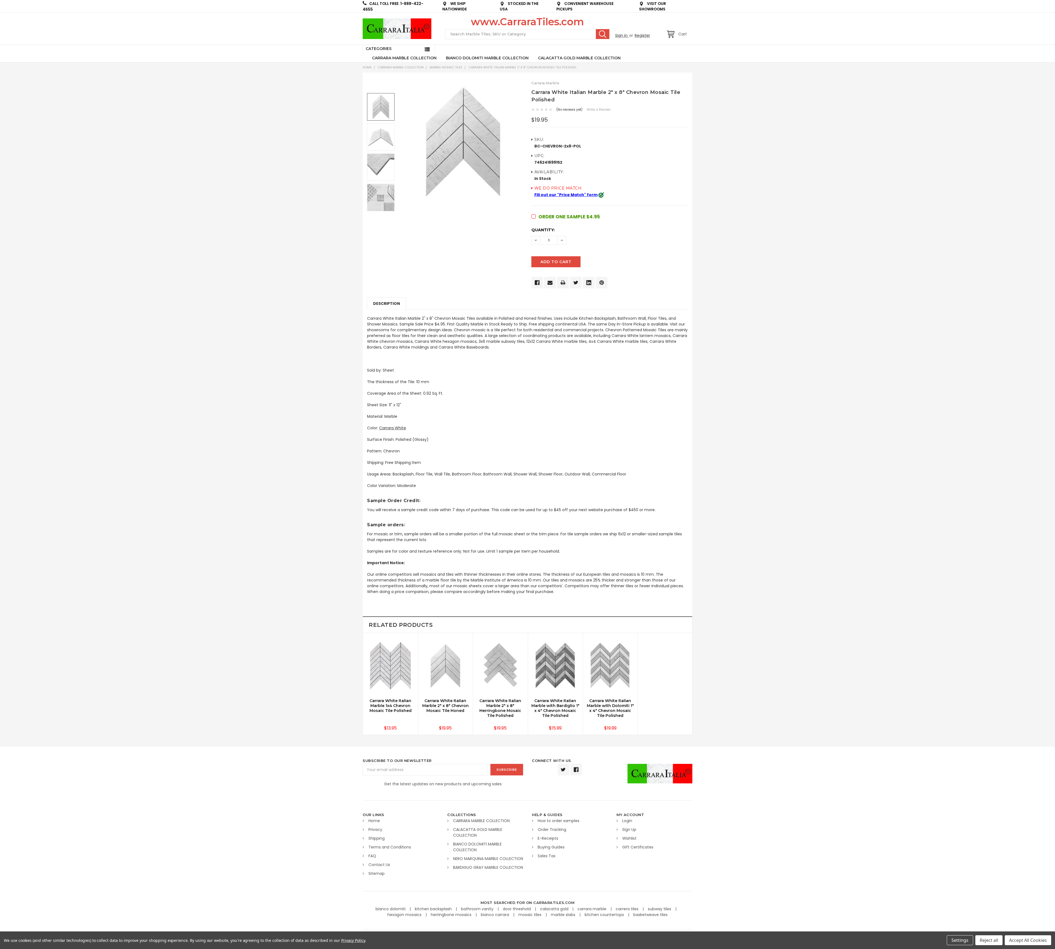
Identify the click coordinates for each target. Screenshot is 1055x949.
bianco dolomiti (391, 909)
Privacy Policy (353, 940)
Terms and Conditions (389, 847)
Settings (959, 940)
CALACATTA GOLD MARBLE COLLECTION (579, 57)
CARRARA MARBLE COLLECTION (404, 57)
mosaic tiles (530, 914)
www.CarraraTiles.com (527, 22)
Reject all (989, 940)
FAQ (372, 856)
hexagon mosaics (405, 914)
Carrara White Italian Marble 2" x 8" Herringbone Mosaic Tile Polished (500, 708)
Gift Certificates (637, 847)
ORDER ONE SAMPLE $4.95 (569, 216)
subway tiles (660, 909)
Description (386, 303)
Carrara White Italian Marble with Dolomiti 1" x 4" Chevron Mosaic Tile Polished (610, 708)
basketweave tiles (650, 914)
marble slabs (563, 914)
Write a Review (598, 109)
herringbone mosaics (452, 914)
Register (642, 35)
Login (627, 820)
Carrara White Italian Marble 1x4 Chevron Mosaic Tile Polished (391, 705)
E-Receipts (548, 838)
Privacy (375, 829)
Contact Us (379, 864)
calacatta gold (555, 909)
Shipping (376, 838)
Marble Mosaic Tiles (446, 67)
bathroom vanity (478, 909)
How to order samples (558, 820)
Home (367, 67)
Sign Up (629, 829)
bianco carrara (495, 914)
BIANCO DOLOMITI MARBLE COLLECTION (487, 57)
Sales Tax (547, 856)
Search (602, 34)
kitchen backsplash (434, 909)
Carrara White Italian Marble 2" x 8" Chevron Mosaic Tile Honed (445, 705)
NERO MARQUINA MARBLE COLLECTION (488, 858)
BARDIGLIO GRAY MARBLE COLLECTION (488, 867)
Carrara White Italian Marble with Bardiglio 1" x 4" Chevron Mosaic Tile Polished (555, 708)
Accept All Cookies (1028, 940)
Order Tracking (552, 829)
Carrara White (392, 428)
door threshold (517, 909)
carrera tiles (628, 909)
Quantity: (543, 229)
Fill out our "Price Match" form (566, 194)
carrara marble (592, 909)
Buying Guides (551, 847)
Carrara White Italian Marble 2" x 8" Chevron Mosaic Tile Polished (522, 67)
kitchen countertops (605, 914)
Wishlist (629, 838)
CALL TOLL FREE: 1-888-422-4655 (393, 6)
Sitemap (376, 873)
